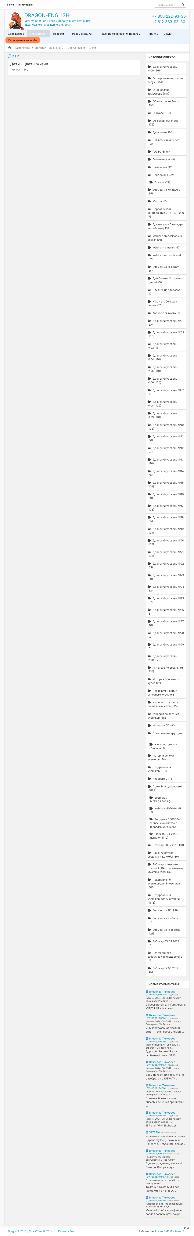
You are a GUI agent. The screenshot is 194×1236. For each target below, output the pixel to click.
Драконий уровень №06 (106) (162, 380)
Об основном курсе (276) (163, 122)
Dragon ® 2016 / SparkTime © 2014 (30, 1231)
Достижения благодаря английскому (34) (165, 226)
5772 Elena (156, 1132)
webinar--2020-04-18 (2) (165, 810)
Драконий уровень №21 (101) (166, 553)
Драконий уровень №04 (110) (162, 357)
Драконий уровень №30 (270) (162, 657)
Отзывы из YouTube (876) (163, 919)
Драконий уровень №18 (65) (166, 519)
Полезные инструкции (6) (165, 735)
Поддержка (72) (163, 174)
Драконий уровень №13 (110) (166, 461)
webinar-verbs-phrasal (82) (164, 257)
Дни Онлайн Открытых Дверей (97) (165, 280)
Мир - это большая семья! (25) (162, 303)
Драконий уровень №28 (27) (166, 634)
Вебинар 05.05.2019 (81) (163, 943)
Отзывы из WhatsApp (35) (164, 191)
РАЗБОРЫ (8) (161, 151)
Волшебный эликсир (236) (163, 141)
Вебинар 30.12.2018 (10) (168, 845)
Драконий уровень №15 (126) (166, 484)
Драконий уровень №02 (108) (166, 334)
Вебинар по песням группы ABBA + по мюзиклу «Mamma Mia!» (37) (165, 868)
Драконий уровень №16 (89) (166, 496)
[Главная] (9, 47)
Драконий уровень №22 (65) (166, 565)
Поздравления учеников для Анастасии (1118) (164, 898)
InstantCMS (162, 1231)
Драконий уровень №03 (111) (162, 345)
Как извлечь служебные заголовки (165, 1136)
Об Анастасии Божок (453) (164, 103)
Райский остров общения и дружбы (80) (163, 854)
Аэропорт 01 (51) (163, 778)
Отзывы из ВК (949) (165, 910)
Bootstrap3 (177, 1231)
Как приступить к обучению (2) (163, 746)
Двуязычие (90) (162, 132)
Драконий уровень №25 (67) (166, 600)
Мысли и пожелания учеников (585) (163, 715)
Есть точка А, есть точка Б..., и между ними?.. (162, 1182)
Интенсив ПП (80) (164, 725)
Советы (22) (162, 182)
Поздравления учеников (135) (159, 768)
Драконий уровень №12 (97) (166, 449)
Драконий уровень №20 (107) (166, 542)
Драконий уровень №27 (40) (166, 623)
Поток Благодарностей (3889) (165, 788)
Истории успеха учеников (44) (161, 757)
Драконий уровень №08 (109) (162, 403)
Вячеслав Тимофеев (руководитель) (160, 993)
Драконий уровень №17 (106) (166, 507)
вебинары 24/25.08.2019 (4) (160, 799)
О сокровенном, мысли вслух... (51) (165, 80)
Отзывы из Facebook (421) (164, 931)
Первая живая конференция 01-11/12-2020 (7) (166, 212)
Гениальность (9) (163, 159)
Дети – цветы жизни (29, 64)
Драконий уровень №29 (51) (166, 646)
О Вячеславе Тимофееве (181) (158, 91)
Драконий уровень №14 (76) (166, 472)
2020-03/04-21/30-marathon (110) (164, 835)
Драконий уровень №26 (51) (166, 611)
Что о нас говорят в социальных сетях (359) (163, 704)
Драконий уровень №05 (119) (162, 368)
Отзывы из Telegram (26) (163, 268)
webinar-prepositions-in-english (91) (165, 237)
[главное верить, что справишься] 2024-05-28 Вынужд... (164, 1205)
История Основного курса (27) (163, 681)
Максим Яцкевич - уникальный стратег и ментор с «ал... (163, 1046)
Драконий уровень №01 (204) (166, 322)
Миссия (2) (159, 201)
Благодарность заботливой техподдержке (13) (165, 956)
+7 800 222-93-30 (169, 16)
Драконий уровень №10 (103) (166, 426)
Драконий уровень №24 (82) (166, 588)
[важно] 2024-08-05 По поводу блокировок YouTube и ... (163, 999)
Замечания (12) (162, 167)
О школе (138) (161, 112)
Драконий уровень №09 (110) (162, 415)
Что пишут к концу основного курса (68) (162, 692)
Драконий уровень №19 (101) (166, 530)
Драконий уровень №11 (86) (165, 438)
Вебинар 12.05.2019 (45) (163, 970)
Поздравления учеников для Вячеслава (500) (164, 883)
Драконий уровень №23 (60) (166, 576)
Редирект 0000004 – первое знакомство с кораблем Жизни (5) (165, 823)
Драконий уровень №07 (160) (166, 392)
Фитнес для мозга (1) (166, 313)
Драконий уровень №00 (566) (162, 68)
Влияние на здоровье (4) (164, 291)
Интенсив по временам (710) (165, 669)
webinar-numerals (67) (166, 247)
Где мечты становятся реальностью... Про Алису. (160, 1158)
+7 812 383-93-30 (168, 22)
